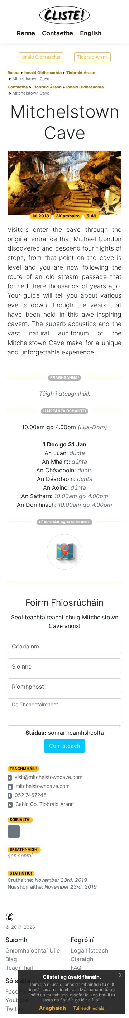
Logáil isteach (89, 950)
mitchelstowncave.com (43, 786)
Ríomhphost (28, 686)
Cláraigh (82, 959)
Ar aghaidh (52, 1008)
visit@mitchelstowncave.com (48, 777)
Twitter (14, 1008)
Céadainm (25, 646)
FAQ (76, 967)
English (90, 33)
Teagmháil (19, 967)
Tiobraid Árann (92, 57)
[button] (14, 831)
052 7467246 (31, 795)
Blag (11, 959)
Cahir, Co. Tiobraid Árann (44, 804)
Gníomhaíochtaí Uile (32, 950)
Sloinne (22, 666)
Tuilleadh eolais (88, 1008)
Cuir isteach (64, 746)
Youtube (16, 1000)
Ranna (25, 33)
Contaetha (57, 33)
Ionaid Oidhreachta (41, 57)
